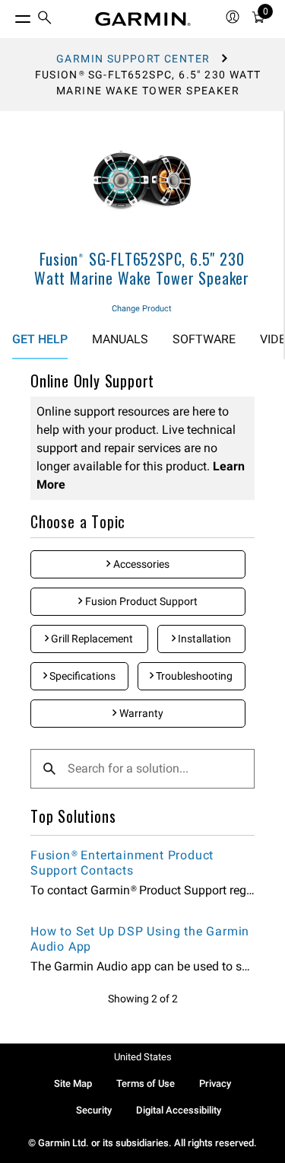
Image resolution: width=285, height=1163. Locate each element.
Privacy (215, 1083)
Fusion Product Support (140, 601)
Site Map (73, 1083)
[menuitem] (44, 19)
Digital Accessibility (178, 1110)
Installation (203, 638)
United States (143, 1057)
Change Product (142, 309)
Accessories (140, 564)
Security (94, 1110)
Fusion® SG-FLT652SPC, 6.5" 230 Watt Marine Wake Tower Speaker (141, 268)
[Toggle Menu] (9, 15)
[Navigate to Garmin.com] (142, 19)
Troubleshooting (193, 676)
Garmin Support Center (133, 59)
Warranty (140, 713)
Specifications (81, 676)
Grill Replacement (91, 638)
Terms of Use (145, 1083)
